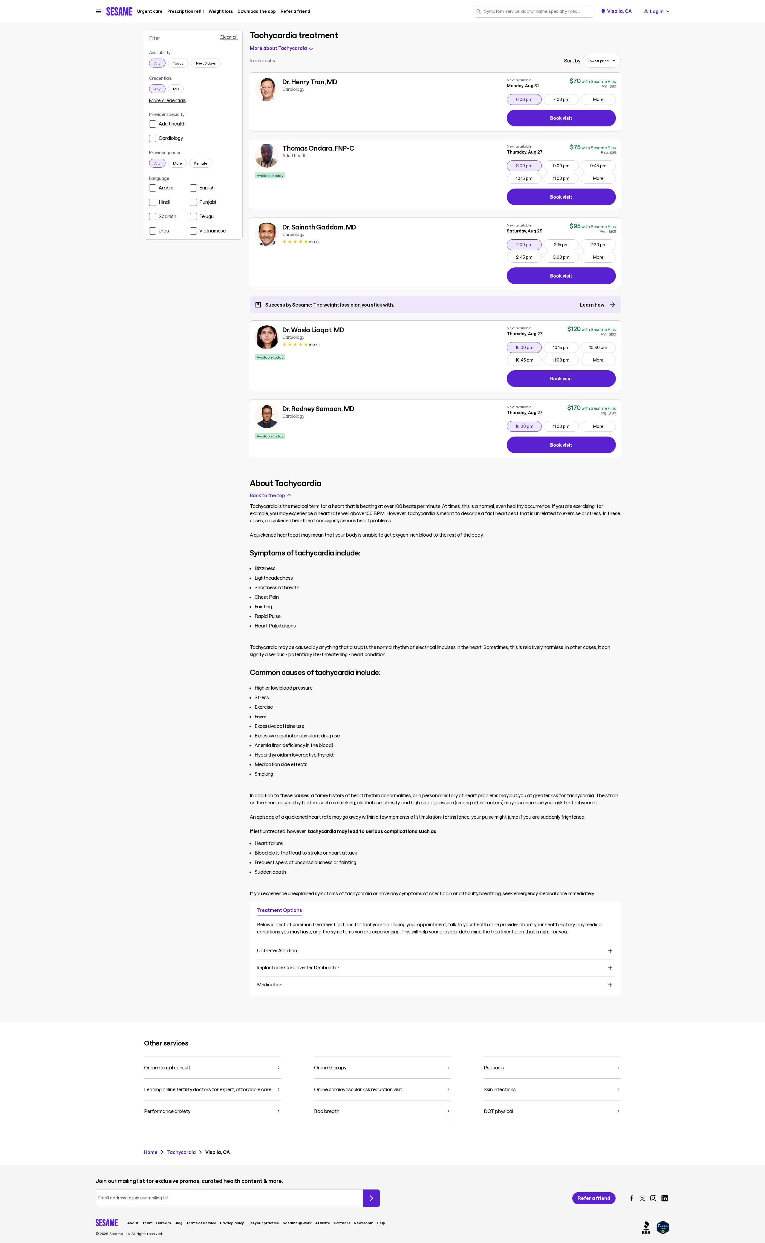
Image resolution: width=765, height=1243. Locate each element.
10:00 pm (528, 347)
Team (147, 1223)
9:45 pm (603, 165)
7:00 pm (566, 99)
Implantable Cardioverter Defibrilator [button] (298, 967)
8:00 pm (529, 165)
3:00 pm (566, 257)
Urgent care (150, 11)
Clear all (229, 37)
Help (381, 1223)
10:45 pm (528, 359)
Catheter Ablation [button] (277, 950)
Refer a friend (295, 11)
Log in (657, 11)
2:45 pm (529, 257)
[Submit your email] (371, 1198)
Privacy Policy (232, 1223)
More (598, 99)
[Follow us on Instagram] (653, 1198)
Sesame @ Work (297, 1223)
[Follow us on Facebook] (632, 1198)
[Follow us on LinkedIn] (664, 1198)
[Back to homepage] (119, 11)
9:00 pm (566, 165)
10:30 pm (602, 347)
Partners (342, 1223)
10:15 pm (529, 178)
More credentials (167, 100)
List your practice (263, 1223)
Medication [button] (269, 984)
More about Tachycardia (278, 48)
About (133, 1223)
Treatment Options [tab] (279, 910)
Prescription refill (185, 11)
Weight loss (221, 11)
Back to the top (267, 495)
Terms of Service (201, 1223)
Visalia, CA (619, 11)
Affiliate (322, 1223)
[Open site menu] (98, 11)
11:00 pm (566, 178)
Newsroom (363, 1223)
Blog (179, 1223)
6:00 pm (529, 99)
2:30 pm (603, 244)
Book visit (582, 119)
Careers (163, 1223)
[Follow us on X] (642, 1198)
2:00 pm (529, 244)
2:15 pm (566, 244)
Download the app (257, 11)
